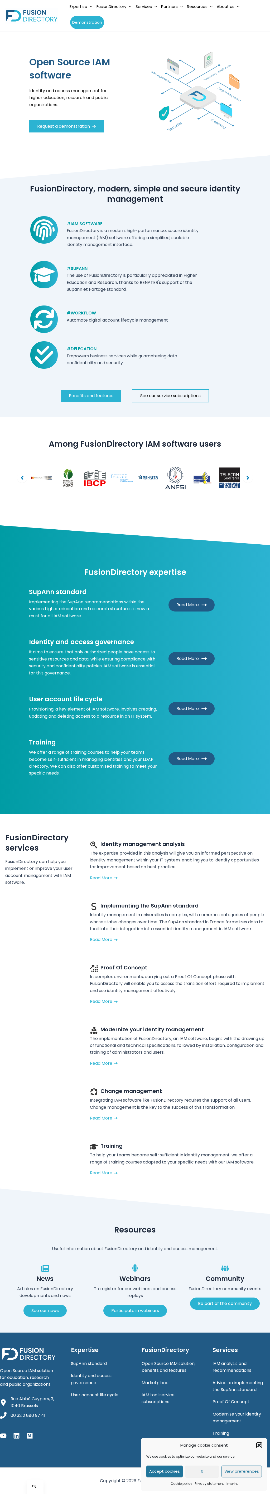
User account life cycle (94, 1395)
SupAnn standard (89, 1363)
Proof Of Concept (231, 1402)
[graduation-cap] (44, 274)
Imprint (232, 1483)
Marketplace (155, 1383)
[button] (259, 1445)
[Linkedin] (16, 1435)
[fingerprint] (44, 230)
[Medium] (29, 1435)
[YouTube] (3, 1435)
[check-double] (44, 355)
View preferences (241, 1471)
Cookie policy (181, 1483)
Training (221, 1433)
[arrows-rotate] (44, 319)
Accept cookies (164, 1471)
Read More (187, 605)
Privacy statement (209, 1483)
